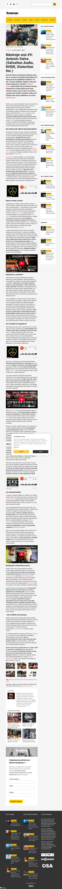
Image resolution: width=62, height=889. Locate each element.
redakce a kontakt (45, 851)
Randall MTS (9, 157)
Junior (37, 20)
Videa (31, 20)
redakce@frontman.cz (26, 686)
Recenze (17, 20)
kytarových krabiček (18, 527)
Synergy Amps (18, 154)
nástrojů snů (10, 98)
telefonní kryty (10, 499)
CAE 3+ (8, 332)
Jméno (11, 786)
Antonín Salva (20, 679)
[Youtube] (14, 4)
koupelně (21, 227)
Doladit (40, 451)
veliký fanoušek (10, 576)
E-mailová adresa (14, 779)
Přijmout (21, 451)
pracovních (18, 213)
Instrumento (23, 113)
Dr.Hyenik (8, 50)
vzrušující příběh (18, 629)
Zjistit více (16, 447)
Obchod (52, 20)
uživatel (23, 576)
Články (24, 20)
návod (7, 417)
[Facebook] (7, 4)
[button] (10, 666)
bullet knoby (30, 583)
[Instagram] (17, 4)
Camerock (12, 410)
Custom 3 (12, 370)
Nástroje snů (12, 679)
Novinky (10, 20)
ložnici (29, 222)
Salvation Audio (28, 679)
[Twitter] (10, 4)
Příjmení (11, 792)
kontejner (12, 120)
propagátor (30, 576)
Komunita (44, 20)
